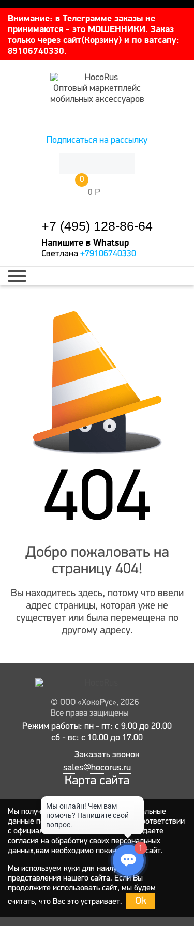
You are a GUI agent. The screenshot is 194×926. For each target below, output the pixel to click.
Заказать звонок (107, 755)
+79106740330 (108, 254)
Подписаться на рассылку (97, 140)
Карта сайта (97, 781)
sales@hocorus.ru (97, 768)
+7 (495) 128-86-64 (97, 226)
